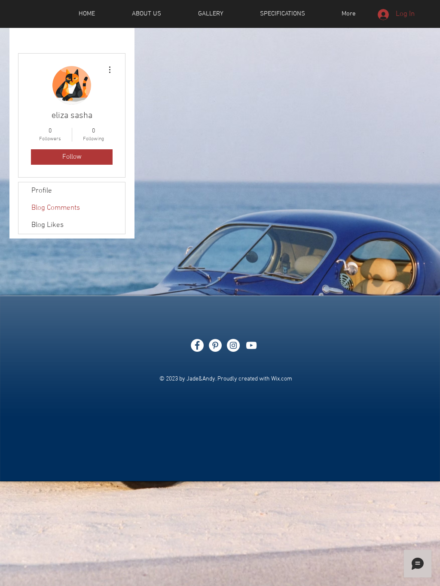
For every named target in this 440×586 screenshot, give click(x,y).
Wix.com (281, 379)
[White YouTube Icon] (251, 345)
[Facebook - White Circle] (197, 345)
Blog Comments (55, 208)
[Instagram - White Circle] (233, 345)
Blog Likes (47, 225)
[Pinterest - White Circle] (215, 345)
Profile (41, 191)
